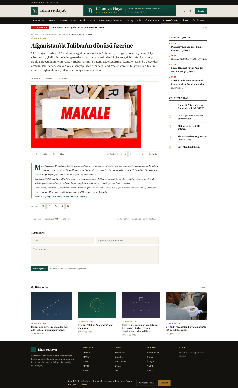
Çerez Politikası (79, 384)
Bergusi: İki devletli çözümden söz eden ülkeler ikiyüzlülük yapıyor (49, 328)
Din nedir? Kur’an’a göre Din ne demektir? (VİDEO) (77, 27)
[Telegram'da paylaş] (62, 206)
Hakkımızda (153, 352)
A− (37, 154)
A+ (54, 154)
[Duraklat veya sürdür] (130, 154)
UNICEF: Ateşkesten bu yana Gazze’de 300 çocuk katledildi (186, 328)
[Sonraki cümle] (136, 154)
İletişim (201, 11)
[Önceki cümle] (125, 154)
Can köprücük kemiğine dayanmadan (191, 117)
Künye (49, 2)
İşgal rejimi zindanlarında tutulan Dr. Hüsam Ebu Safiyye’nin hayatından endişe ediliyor (140, 328)
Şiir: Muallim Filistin (189, 146)
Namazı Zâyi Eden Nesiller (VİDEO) (189, 59)
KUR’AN (63, 20)
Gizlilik (150, 366)
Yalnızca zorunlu (146, 383)
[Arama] (184, 11)
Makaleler (120, 352)
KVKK (150, 370)
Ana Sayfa (38, 20)
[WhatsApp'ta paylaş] (55, 206)
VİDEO (185, 20)
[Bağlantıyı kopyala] (68, 206)
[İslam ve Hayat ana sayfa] (54, 11)
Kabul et (164, 383)
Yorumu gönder (39, 268)
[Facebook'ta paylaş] (49, 206)
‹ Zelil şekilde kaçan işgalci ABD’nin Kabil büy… (52, 219)
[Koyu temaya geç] (191, 11)
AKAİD (83, 20)
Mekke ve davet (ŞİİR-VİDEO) (189, 128)
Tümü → (203, 288)
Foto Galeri (120, 361)
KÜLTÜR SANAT (199, 20)
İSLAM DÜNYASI (170, 20)
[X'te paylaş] (43, 206)
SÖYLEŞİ (129, 20)
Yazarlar (119, 357)
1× (143, 154)
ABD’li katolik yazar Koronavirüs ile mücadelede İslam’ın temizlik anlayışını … (187, 84)
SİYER (73, 20)
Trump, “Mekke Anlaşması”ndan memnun (95, 326)
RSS (56, 2)
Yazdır (154, 154)
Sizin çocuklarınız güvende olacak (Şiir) (192, 138)
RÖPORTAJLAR (152, 20)
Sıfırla (62, 154)
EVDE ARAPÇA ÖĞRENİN (110, 20)
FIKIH (92, 20)
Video (118, 366)
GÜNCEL (52, 20)
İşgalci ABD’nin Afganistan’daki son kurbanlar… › (137, 219)
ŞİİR (139, 20)
